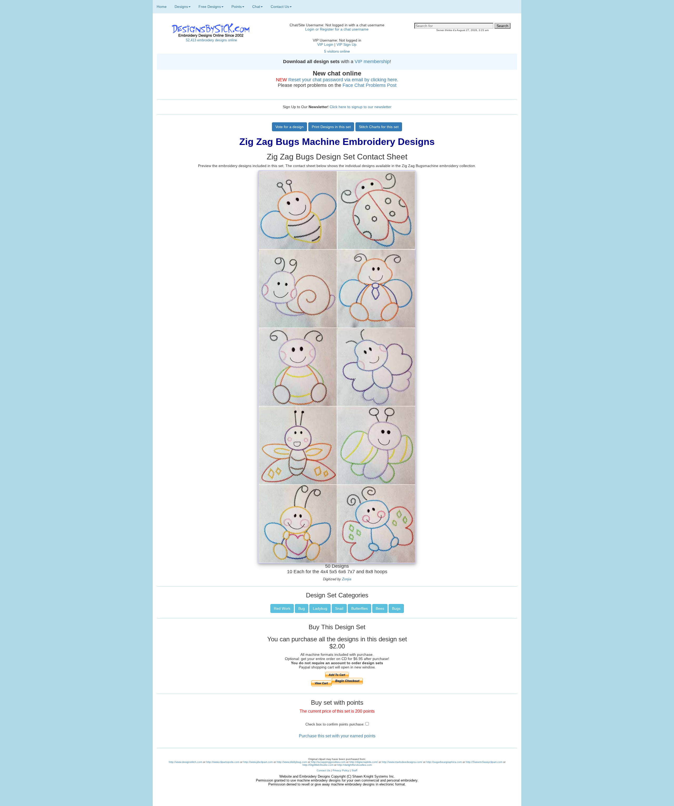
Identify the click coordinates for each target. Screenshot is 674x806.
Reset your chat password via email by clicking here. (343, 79)
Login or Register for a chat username (337, 29)
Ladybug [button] (320, 608)
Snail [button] (339, 608)
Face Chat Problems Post (370, 85)
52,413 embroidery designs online (211, 40)
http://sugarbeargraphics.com (444, 761)
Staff (354, 770)
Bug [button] (301, 608)
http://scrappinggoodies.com (328, 761)
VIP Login (325, 44)
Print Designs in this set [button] (331, 127)
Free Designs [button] (210, 6)
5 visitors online (337, 51)
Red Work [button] (282, 608)
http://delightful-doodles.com (354, 764)
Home (162, 6)
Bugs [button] (396, 608)
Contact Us (323, 770)
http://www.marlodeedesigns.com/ (402, 761)
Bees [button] (380, 608)
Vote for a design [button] (289, 127)
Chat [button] (256, 6)
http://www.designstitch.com (185, 761)
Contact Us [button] (280, 6)
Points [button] (236, 6)
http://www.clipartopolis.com (222, 761)
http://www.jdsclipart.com (258, 761)
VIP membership (372, 61)
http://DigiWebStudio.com (318, 764)
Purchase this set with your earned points (337, 736)
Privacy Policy (341, 770)
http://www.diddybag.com (292, 761)
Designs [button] (181, 6)
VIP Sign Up (346, 44)
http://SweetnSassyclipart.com (484, 761)
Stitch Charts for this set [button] (379, 127)
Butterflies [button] (359, 608)
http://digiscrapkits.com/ (363, 761)
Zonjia (346, 579)
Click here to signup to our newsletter (360, 107)
